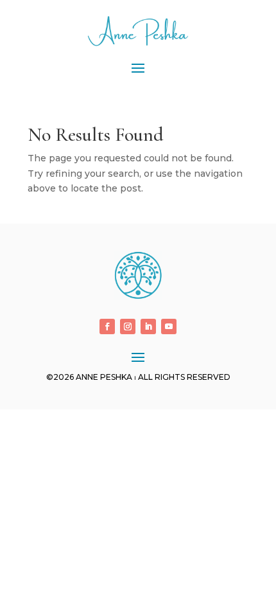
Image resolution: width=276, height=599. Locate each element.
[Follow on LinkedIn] (148, 326)
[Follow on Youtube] (169, 326)
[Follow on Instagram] (127, 326)
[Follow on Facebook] (107, 326)
